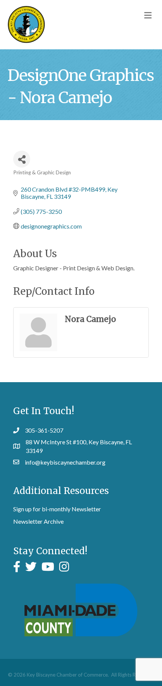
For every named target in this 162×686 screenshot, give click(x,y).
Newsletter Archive (38, 521)
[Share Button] (21, 159)
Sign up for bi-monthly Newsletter (57, 508)
